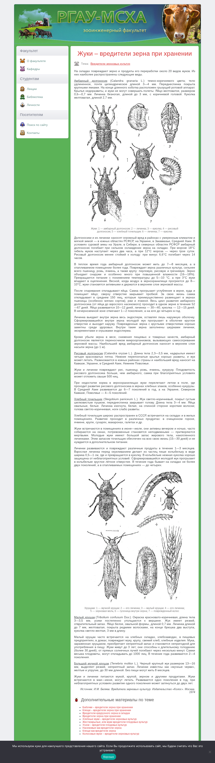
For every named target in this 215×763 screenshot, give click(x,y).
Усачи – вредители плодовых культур (105, 724)
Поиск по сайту (37, 125)
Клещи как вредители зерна (99, 730)
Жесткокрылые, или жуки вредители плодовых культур (115, 722)
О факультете (36, 61)
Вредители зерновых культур (110, 63)
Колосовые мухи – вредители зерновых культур (111, 733)
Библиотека (35, 97)
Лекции (32, 89)
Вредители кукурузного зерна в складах (106, 713)
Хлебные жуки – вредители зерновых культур (110, 719)
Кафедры (33, 69)
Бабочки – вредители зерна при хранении (108, 707)
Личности (33, 105)
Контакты (33, 132)
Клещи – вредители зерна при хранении (107, 710)
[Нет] (210, 752)
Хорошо (108, 756)
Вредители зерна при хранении (102, 716)
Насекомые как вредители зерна (102, 727)
